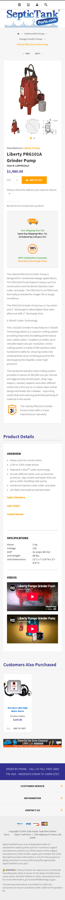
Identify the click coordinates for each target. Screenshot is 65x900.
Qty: (9, 180)
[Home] (18, 33)
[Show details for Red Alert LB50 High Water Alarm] (18, 688)
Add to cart (36, 180)
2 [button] (34, 138)
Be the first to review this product (25, 206)
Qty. (8, 728)
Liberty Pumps (32, 148)
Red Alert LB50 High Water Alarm (18, 709)
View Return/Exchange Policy (32, 261)
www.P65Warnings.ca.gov (43, 879)
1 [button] (31, 138)
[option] (15, 126)
